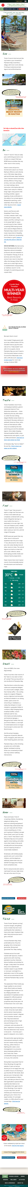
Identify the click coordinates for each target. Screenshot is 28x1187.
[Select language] (26, 1)
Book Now (21, 9)
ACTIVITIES (22, 1179)
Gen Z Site (19, 1)
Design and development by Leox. (20, 1185)
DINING (23, 1176)
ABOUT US (20, 1183)
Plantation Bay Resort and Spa (9, 1185)
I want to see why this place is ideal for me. (13, 240)
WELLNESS (13, 1179)
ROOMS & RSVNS (8, 9)
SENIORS (5, 1179)
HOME (1, 9)
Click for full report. (18, 1146)
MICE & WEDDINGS (10, 1183)
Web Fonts (13, 1186)
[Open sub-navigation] (26, 9)
